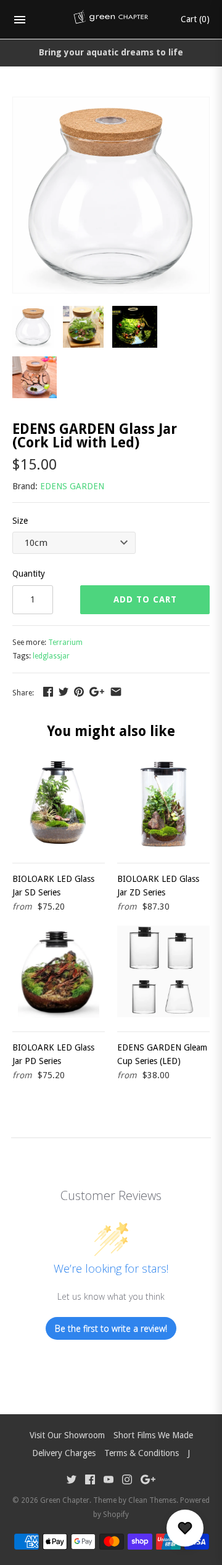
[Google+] (148, 1481)
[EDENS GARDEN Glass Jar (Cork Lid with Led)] (111, 104)
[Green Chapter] (111, 20)
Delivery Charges (64, 1453)
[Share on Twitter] (63, 692)
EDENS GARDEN (72, 486)
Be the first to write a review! (111, 1328)
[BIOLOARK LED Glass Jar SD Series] (58, 803)
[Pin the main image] (79, 692)
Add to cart (145, 599)
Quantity (28, 573)
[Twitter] (71, 1481)
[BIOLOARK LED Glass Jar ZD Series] (163, 803)
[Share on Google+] (96, 692)
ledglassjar (51, 656)
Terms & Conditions (141, 1453)
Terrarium (65, 642)
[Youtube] (108, 1481)
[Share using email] (116, 692)
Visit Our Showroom (67, 1435)
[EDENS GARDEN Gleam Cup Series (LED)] (163, 972)
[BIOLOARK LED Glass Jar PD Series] (58, 972)
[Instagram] (127, 1481)
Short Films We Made (153, 1435)
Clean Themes (152, 1500)
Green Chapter (64, 1500)
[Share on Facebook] (48, 692)
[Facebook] (90, 1481)
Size (20, 521)
